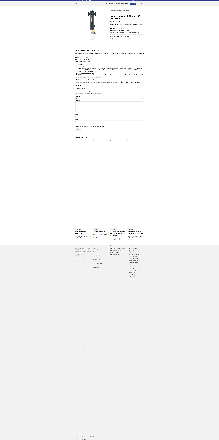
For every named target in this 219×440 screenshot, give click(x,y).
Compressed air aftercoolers (80, 232)
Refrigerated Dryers (117, 238)
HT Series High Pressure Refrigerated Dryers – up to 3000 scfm (118, 233)
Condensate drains (99, 232)
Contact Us (132, 3)
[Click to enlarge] (77, 39)
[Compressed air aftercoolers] (83, 182)
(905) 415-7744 (140, 3)
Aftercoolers (88, 236)
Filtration (140, 236)
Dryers (111, 238)
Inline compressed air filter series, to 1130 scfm (135, 232)
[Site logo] (82, 3)
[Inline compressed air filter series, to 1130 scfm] (135, 182)
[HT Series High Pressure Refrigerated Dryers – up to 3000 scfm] (118, 182)
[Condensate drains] (101, 182)
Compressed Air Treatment (80, 236)
